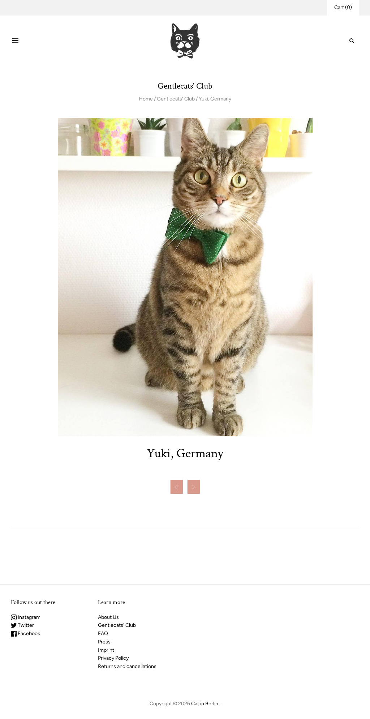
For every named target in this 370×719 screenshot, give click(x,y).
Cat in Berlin (204, 704)
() (343, 7)
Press (104, 642)
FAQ (103, 633)
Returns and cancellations (127, 666)
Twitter (25, 625)
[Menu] (15, 41)
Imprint (106, 650)
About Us (108, 617)
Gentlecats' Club (176, 99)
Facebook (28, 633)
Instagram (28, 617)
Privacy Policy (113, 658)
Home (146, 99)
